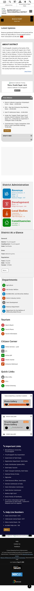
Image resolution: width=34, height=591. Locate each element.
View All (26, 401)
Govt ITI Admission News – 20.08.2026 (16, 112)
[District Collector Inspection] (17, 404)
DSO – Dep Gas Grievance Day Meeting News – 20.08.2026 (16, 108)
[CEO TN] (11, 535)
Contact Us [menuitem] (17, 544)
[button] (2, 20)
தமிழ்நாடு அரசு (8, 5)
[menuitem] (4, 1)
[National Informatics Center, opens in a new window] (17, 574)
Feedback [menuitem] (17, 546)
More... (7, 530)
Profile (18, 90)
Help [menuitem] (17, 541)
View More (7, 130)
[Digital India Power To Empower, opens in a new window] (17, 581)
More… (5, 270)
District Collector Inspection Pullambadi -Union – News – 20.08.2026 (17, 103)
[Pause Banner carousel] (31, 17)
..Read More (28, 71)
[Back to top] (29, 586)
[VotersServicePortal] (20, 535)
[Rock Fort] (17, 427)
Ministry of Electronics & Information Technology (13, 557)
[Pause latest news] (30, 37)
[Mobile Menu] (30, 11)
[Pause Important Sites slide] (30, 536)
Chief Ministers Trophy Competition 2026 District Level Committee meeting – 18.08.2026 (17, 125)
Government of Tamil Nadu (24, 5)
